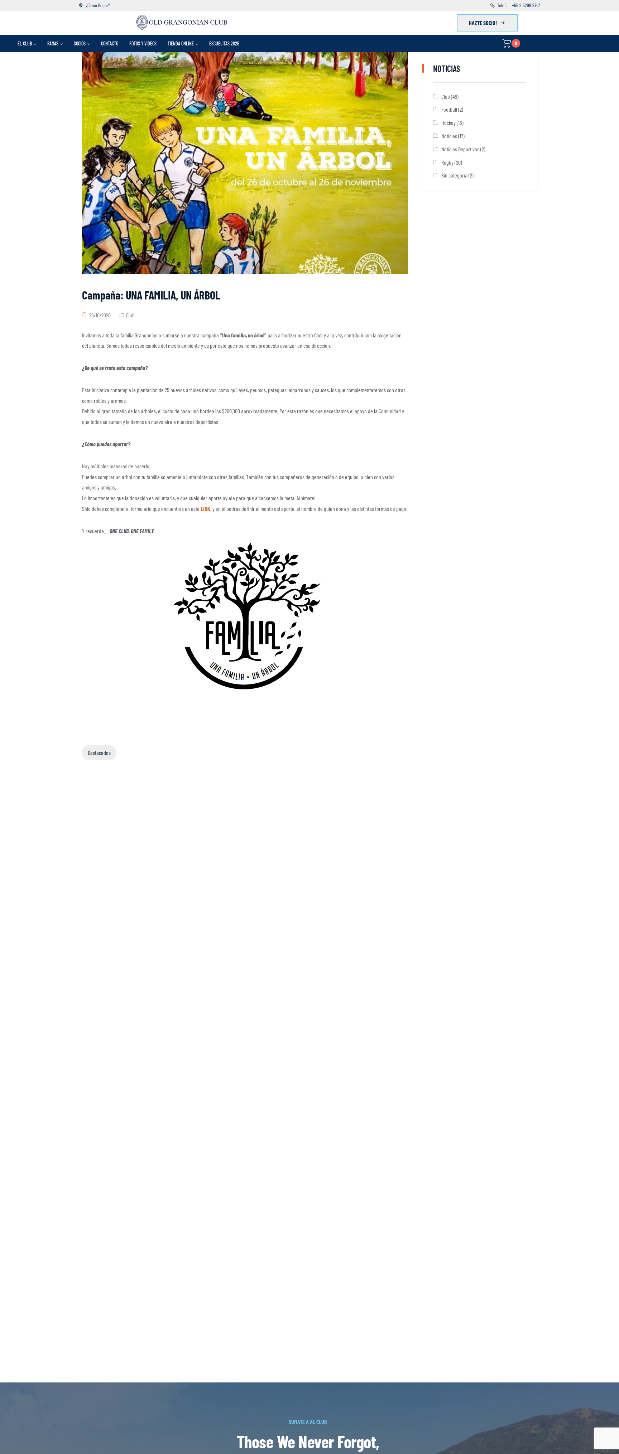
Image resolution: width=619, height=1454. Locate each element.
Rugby (447, 162)
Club (130, 315)
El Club (25, 43)
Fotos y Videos (143, 43)
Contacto (109, 43)
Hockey (448, 122)
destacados (99, 752)
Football (449, 109)
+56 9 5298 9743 (526, 5)
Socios (80, 43)
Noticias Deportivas (460, 149)
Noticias (449, 135)
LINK (205, 508)
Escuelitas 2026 (224, 43)
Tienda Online (181, 43)
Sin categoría (454, 175)
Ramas (52, 43)
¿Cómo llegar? (98, 5)
